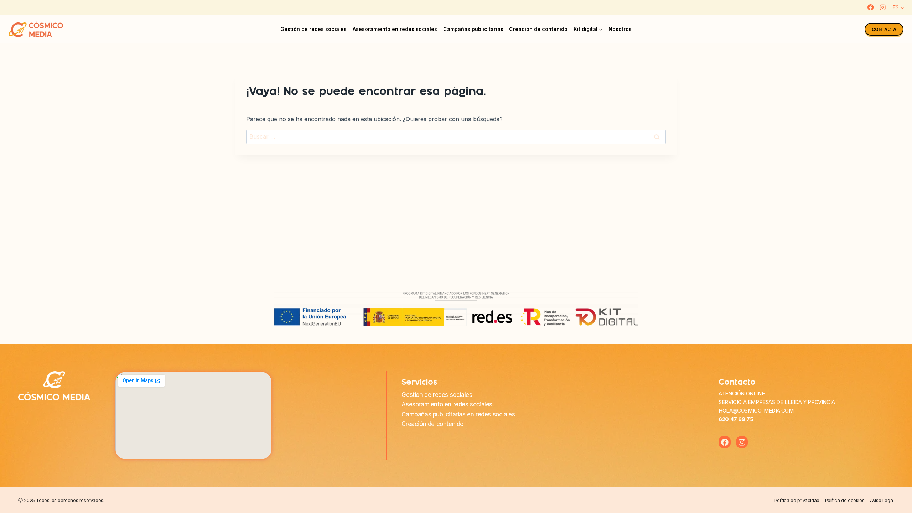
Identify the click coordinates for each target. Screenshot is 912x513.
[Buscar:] (456, 136)
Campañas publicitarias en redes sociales (458, 414)
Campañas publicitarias (473, 29)
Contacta (884, 29)
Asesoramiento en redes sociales (395, 29)
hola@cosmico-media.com (756, 410)
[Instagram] (882, 7)
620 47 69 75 (736, 419)
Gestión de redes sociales (313, 29)
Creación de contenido (538, 29)
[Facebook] (870, 7)
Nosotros (620, 29)
